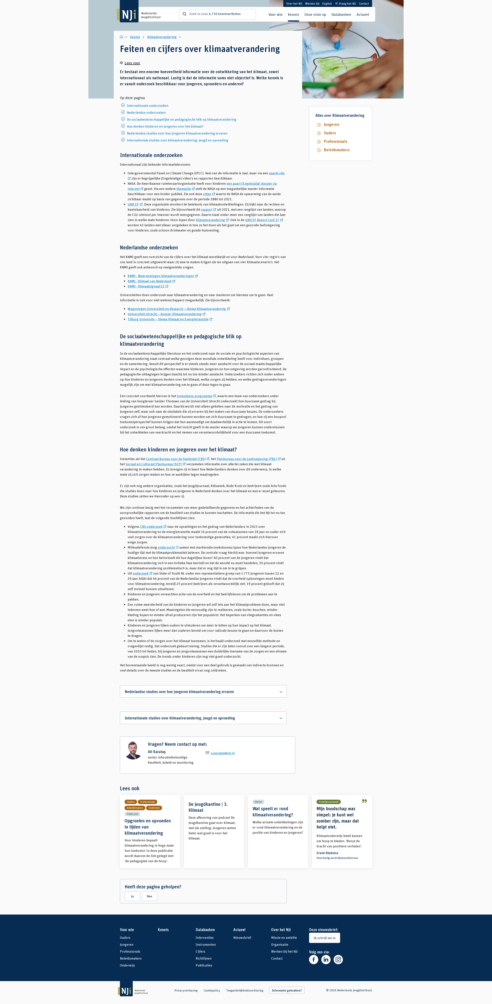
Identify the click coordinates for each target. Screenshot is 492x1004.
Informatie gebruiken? (287, 990)
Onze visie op (315, 14)
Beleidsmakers (337, 149)
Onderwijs (127, 965)
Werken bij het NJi (284, 951)
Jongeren (331, 124)
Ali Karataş (157, 751)
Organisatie (279, 944)
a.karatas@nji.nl (223, 753)
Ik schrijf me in (325, 938)
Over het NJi (294, 3)
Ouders (330, 132)
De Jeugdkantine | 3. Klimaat (214, 831)
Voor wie (275, 14)
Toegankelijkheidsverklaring (244, 990)
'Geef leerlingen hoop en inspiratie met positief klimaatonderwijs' (342, 831)
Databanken (341, 14)
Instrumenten (206, 944)
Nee (149, 896)
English (327, 3)
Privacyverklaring (186, 990)
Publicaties (204, 965)
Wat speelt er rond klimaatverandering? (278, 831)
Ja (132, 896)
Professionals (335, 141)
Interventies (205, 937)
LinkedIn (326, 959)
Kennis (293, 14)
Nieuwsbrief (242, 937)
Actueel (363, 14)
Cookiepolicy (212, 990)
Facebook (313, 959)
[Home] (122, 36)
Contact (364, 3)
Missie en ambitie (284, 937)
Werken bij (312, 3)
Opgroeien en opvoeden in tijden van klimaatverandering (150, 831)
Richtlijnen (204, 958)
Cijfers (200, 951)
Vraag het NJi (347, 3)
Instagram (338, 959)
